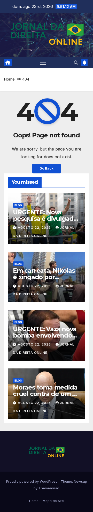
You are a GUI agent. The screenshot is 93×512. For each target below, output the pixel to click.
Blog (18, 205)
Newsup (80, 481)
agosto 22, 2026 (35, 227)
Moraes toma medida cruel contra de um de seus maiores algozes (46, 394)
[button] (76, 62)
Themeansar (48, 488)
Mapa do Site (53, 501)
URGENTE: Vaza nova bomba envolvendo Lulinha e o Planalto (44, 335)
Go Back (46, 168)
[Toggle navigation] (43, 62)
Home (9, 79)
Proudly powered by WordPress (32, 481)
